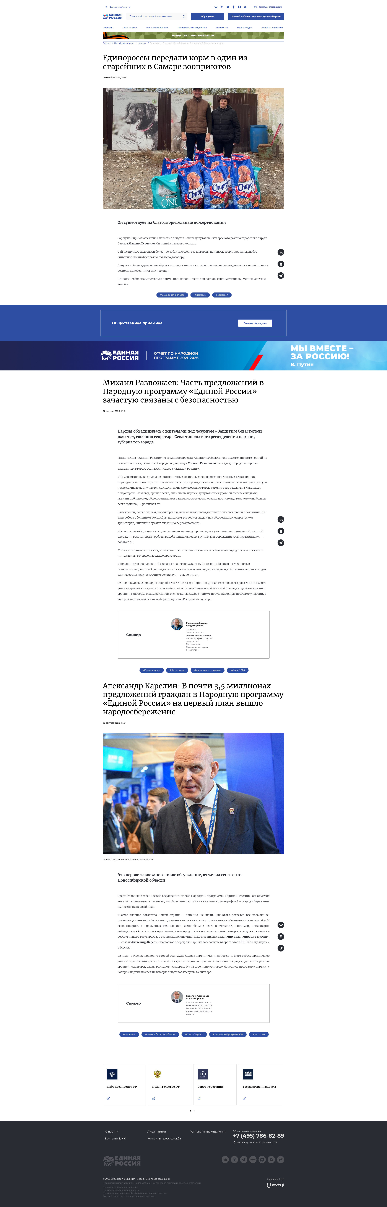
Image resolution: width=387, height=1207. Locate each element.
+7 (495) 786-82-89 (258, 1136)
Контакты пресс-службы (164, 1138)
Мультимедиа (244, 27)
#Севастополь (151, 670)
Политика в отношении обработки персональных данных (135, 1193)
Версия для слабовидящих (270, 7)
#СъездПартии (194, 1034)
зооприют (222, 295)
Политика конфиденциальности (121, 1190)
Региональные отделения (192, 27)
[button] (190, 1111)
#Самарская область (172, 295)
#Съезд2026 (238, 670)
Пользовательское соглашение (120, 1187)
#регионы (259, 1034)
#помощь (200, 295)
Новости (142, 43)
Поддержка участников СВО (193, 35)
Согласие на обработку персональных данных (128, 1196)
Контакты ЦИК (115, 1138)
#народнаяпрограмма (207, 670)
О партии (108, 27)
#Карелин (129, 1034)
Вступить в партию (272, 27)
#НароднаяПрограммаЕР (228, 1034)
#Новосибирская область (160, 1034)
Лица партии (129, 27)
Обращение (207, 16)
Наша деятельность (157, 27)
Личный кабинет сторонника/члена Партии (256, 16)
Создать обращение (255, 323)
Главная (107, 43)
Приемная (222, 27)
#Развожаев (177, 670)
